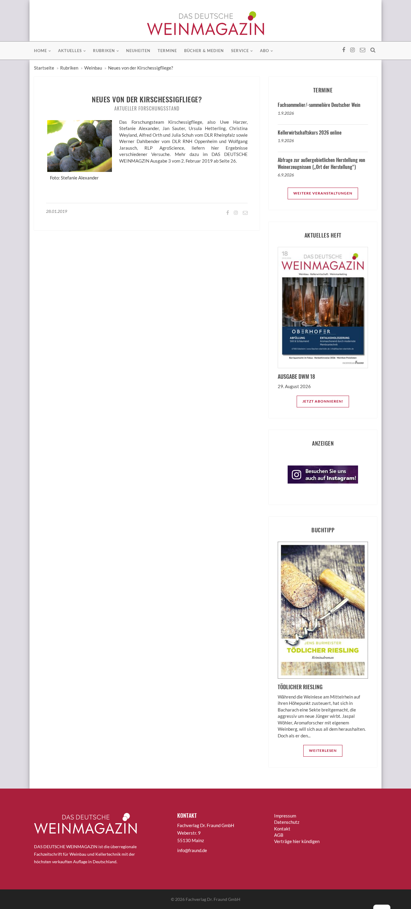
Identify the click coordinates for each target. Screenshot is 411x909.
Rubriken (69, 67)
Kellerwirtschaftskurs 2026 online (309, 132)
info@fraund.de (192, 850)
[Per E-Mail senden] (245, 212)
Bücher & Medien (204, 50)
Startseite (44, 67)
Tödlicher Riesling (300, 687)
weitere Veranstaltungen (322, 193)
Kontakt (282, 828)
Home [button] (40, 50)
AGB (278, 835)
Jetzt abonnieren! (322, 401)
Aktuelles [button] (70, 50)
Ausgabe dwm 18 (296, 376)
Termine (167, 50)
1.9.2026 (286, 113)
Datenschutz (286, 822)
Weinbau (93, 67)
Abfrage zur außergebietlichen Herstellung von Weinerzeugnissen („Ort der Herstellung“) (321, 163)
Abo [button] (264, 50)
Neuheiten (138, 50)
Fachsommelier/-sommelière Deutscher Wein (319, 104)
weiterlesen (323, 750)
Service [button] (240, 50)
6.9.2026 (286, 174)
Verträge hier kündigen (297, 841)
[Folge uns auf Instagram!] (235, 212)
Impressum (285, 815)
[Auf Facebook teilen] (227, 212)
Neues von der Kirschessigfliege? (140, 67)
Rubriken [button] (104, 50)
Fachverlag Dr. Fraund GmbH (213, 899)
